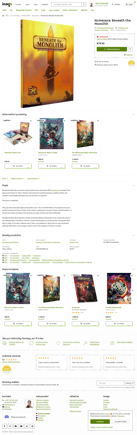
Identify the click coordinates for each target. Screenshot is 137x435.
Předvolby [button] (121, 416)
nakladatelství (94, 344)
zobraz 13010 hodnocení (11, 362)
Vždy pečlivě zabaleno (125, 342)
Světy (4, 10)
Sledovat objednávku (43, 409)
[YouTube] (21, 426)
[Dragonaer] (85, 300)
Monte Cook (74, 242)
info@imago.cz (9, 404)
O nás (105, 407)
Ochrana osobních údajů (78, 402)
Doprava (39, 402)
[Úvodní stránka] (3, 15)
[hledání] (84, 4)
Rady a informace (76, 404)
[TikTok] (27, 426)
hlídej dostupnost (113, 49)
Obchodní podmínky (77, 400)
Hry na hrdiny (15, 16)
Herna (105, 404)
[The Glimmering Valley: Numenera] (85, 144)
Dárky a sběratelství (70, 10)
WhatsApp (8, 409)
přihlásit (117, 4)
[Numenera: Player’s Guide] (51, 144)
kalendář (45, 4)
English (40, 418)
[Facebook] (4, 426)
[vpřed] (132, 290)
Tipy (92, 10)
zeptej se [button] (129, 55)
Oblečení (84, 10)
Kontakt (106, 400)
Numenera (35, 16)
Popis (4, 178)
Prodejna (106, 402)
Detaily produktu (16, 178)
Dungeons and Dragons (105, 28)
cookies (107, 414)
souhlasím (100, 421)
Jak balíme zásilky (42, 404)
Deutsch (41, 420)
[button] (68, 114)
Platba (46, 402)
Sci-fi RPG (25, 258)
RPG (36, 10)
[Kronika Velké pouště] (119, 300)
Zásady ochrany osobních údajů (101, 427)
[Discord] (15, 426)
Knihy (43, 10)
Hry (11, 10)
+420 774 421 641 (101, 3)
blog (35, 4)
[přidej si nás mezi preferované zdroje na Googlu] (32, 426)
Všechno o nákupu (42, 400)
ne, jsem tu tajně (120, 421)
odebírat (128, 383)
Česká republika (44, 413)
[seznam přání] (130, 49)
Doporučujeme (32, 178)
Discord (7, 407)
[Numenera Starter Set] (18, 144)
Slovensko (41, 416)
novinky (18, 4)
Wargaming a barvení (24, 10)
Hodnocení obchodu (110, 409)
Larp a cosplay (54, 10)
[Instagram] (10, 426)
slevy (27, 4)
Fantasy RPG (25, 16)
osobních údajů (129, 387)
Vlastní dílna (94, 342)
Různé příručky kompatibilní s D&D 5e (55, 260)
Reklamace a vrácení (43, 407)
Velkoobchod (74, 407)
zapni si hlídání (102, 39)
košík (132, 3)
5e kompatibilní (34, 260)
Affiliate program (75, 411)
